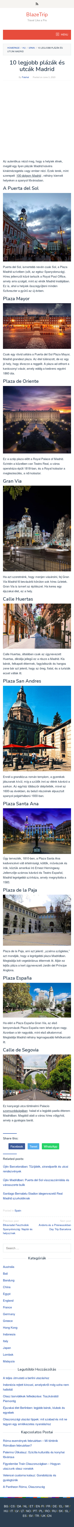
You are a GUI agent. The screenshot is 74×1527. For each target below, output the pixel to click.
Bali (5, 1273)
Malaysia (9, 1361)
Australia (8, 1267)
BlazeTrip (37, 14)
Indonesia (9, 1334)
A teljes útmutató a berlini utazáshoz (26, 1378)
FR (48, 1506)
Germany (9, 1314)
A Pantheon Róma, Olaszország (24, 1487)
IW (67, 1506)
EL (61, 1506)
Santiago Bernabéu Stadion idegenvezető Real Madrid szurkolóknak (33, 1195)
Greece (8, 1321)
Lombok (8, 1354)
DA (19, 1506)
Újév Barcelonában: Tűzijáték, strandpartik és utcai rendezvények (35, 1168)
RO (47, 1511)
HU (6, 1511)
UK (43, 1515)
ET (31, 1506)
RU (54, 1511)
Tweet (33, 1146)
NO (28, 1511)
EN (38, 1506)
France (7, 1307)
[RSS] (37, 4)
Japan (7, 1348)
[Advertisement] (37, 121)
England (8, 1300)
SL (67, 1511)
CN (49, 1515)
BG (6, 1506)
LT (22, 1511)
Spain (18, 1210)
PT (35, 1511)
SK (61, 1511)
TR (37, 1515)
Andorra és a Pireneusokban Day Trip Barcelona (55, 1225)
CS (13, 1506)
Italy (5, 1341)
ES (25, 1515)
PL (41, 1511)
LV (17, 1511)
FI (42, 1506)
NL (25, 1506)
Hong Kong (10, 1327)
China (6, 1287)
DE (55, 1506)
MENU (64, 35)
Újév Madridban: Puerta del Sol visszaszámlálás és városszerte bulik (36, 1182)
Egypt (6, 1294)
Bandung (8, 1280)
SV (31, 1515)
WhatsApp (50, 1146)
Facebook (16, 1146)
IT (11, 1511)
